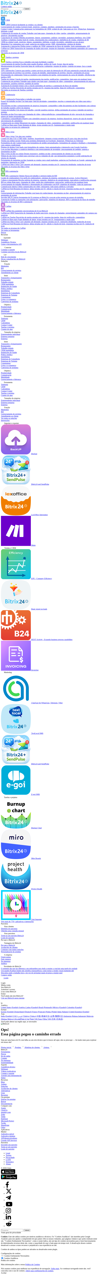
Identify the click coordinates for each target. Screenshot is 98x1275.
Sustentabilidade (7, 1063)
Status (3, 1078)
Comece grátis (6, 6)
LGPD (8, 1160)
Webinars (4, 1069)
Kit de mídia (5, 1056)
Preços (3, 232)
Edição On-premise (8, 1099)
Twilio (3, 1123)
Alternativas (5, 1091)
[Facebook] (7, 1187)
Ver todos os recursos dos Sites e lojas (15, 167)
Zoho (3, 1114)
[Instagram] (8, 1213)
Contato (4, 1058)
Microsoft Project (7, 1121)
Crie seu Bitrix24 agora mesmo (12, 998)
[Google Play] (9, 1179)
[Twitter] (9, 1193)
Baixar (3, 1101)
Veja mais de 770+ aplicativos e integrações (17, 922)
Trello (3, 1117)
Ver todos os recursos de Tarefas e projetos (17, 90)
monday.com (6, 1112)
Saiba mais (55, 1269)
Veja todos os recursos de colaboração (15, 127)
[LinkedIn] (8, 1219)
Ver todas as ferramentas (10, 230)
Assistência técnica (8, 1067)
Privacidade (10, 1157)
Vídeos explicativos (8, 1071)
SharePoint (5, 1125)
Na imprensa (6, 1060)
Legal (8, 1153)
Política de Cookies (32, 1264)
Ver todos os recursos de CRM (12, 53)
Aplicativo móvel (7, 1134)
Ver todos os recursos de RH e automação (16, 202)
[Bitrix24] (11, 4)
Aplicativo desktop (8, 1136)
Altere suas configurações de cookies (39, 1271)
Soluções (4, 1086)
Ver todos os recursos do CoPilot (13, 228)
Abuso (8, 1164)
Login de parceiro (7, 1149)
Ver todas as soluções (9, 418)
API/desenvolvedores (9, 1138)
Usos (3, 1093)
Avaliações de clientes (9, 1089)
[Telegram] (8, 1200)
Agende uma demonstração (11, 1076)
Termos (8, 1155)
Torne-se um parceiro (9, 1147)
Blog (3, 1082)
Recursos (4, 1095)
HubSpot (4, 1119)
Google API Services (9, 1140)
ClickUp (4, 1110)
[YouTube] (9, 1206)
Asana (3, 1108)
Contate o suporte (7, 1073)
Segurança (10, 1162)
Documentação (6, 1104)
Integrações (5, 420)
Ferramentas (5, 1052)
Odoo (3, 1127)
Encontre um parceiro (9, 1145)
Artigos (4, 1084)
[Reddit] (9, 1226)
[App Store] (8, 1173)
